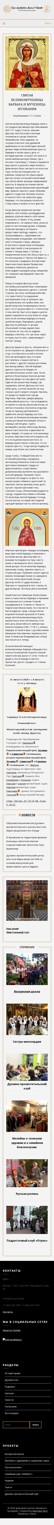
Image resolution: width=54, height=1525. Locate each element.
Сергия (22, 783)
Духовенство (11, 1380)
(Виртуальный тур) (17, 932)
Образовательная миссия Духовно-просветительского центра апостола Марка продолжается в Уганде (26, 827)
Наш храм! (12, 928)
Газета (8, 1487)
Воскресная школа (14, 1454)
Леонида (26, 779)
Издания (9, 1480)
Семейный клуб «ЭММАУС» (18, 1474)
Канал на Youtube (12, 1330)
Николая (10, 783)
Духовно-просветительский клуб (21, 1493)
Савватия (17, 753)
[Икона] (27, 710)
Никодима (11, 791)
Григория (11, 772)
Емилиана (27, 742)
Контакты (8, 1311)
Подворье (10, 1386)
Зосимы (42, 750)
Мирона (34, 765)
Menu (48, 23)
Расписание (11, 1406)
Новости (28, 815)
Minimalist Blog (39, 1510)
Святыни (9, 1393)
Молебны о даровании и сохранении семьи (27, 1460)
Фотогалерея (11, 1413)
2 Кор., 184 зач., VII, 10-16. (20, 800)
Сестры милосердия (27, 1041)
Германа (41, 761)
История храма (12, 1373)
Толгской (11, 794)
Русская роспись (13, 1467)
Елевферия (12, 779)
